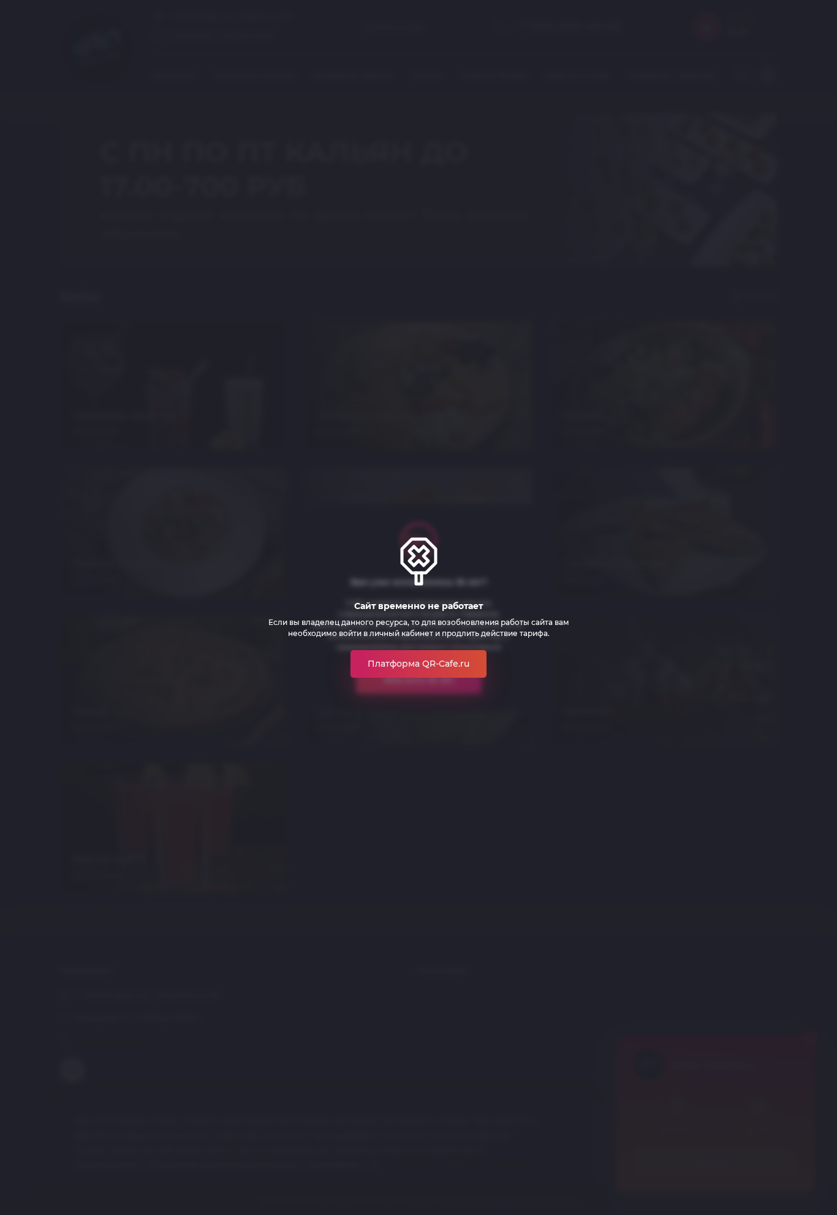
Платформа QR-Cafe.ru (418, 663)
